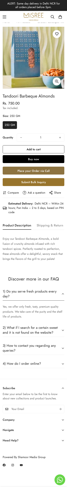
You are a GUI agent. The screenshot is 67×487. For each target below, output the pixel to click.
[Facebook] (4, 465)
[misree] (33, 17)
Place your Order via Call (34, 171)
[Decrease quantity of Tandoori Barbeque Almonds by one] (21, 138)
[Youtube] (21, 465)
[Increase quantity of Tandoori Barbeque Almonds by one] (60, 138)
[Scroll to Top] (60, 468)
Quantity (8, 137)
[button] (60, 17)
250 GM (10, 125)
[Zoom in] (57, 81)
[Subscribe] (60, 409)
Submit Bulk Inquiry (33, 182)
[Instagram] (12, 465)
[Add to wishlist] (57, 34)
